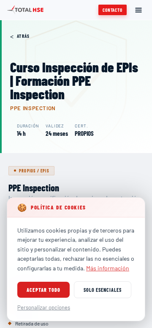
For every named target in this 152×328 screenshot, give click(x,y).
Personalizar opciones (43, 307)
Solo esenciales (102, 290)
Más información (107, 268)
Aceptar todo (43, 290)
